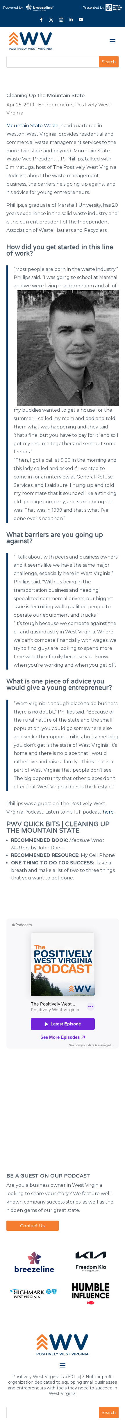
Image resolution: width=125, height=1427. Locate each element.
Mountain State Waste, (32, 125)
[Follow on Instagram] (61, 20)
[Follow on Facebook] (41, 20)
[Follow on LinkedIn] (71, 20)
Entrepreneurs (55, 105)
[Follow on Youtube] (81, 20)
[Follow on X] (51, 20)
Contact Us (32, 1225)
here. (109, 812)
